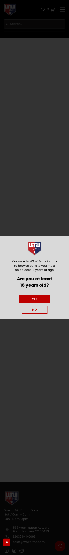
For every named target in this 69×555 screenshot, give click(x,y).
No (34, 309)
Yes (34, 299)
